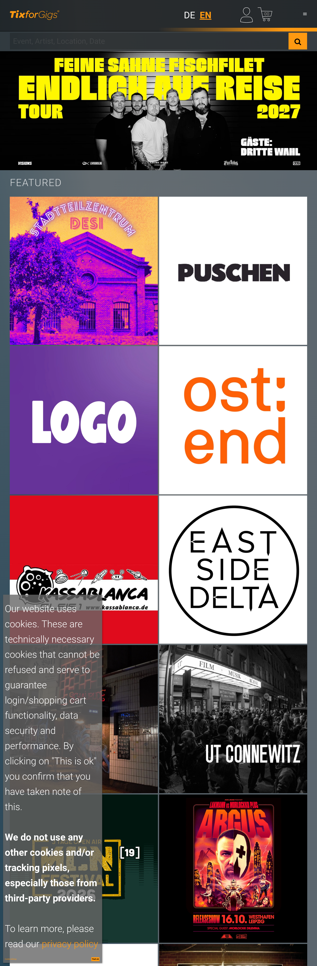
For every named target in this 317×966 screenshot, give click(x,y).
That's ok (95, 959)
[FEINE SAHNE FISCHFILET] (158, 110)
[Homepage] (34, 13)
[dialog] (52, 779)
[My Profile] (247, 14)
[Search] (298, 41)
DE (189, 15)
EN (205, 15)
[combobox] (149, 41)
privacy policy (70, 944)
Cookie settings (11, 959)
